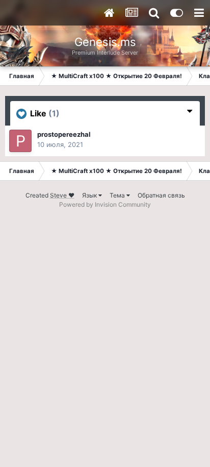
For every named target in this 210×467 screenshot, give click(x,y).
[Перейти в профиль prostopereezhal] (20, 141)
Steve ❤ (62, 195)
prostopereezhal (64, 134)
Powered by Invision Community (105, 204)
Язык (90, 195)
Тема (118, 195)
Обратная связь (161, 195)
